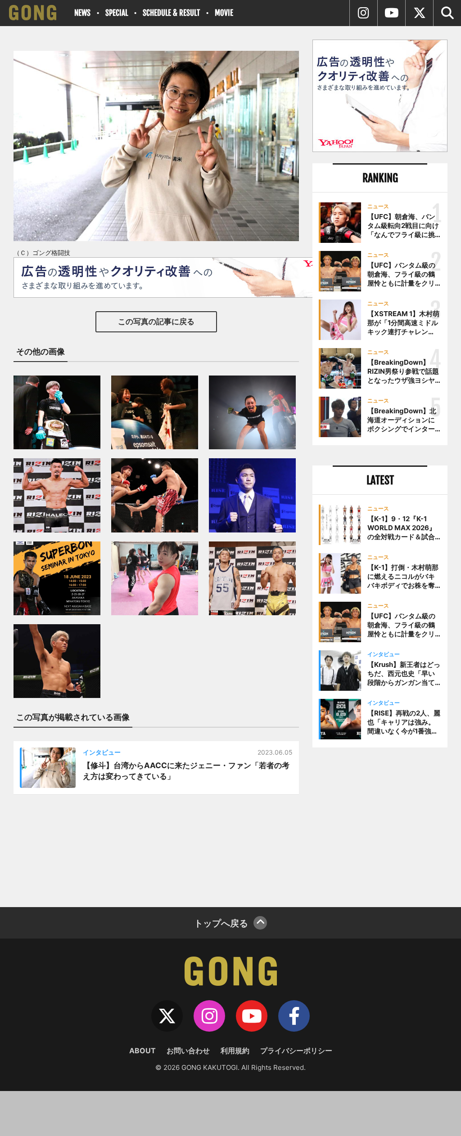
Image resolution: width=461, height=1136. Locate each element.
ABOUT (142, 1050)
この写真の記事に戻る (156, 321)
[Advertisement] (379, 824)
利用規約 (235, 1050)
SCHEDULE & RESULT (171, 13)
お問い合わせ (188, 1050)
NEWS (82, 13)
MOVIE (224, 13)
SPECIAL (116, 13)
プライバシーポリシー (296, 1050)
